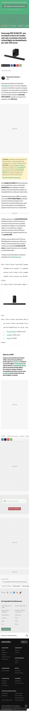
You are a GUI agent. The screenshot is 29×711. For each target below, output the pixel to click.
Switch (16, 621)
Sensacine (17, 660)
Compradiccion (5, 685)
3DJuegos (17, 650)
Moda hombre (5, 615)
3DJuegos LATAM (18, 693)
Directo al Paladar (5, 670)
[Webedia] (6, 643)
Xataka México (5, 693)
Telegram (16, 165)
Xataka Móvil (4, 652)
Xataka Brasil (4, 695)
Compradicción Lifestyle (19, 365)
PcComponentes (11, 331)
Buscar (26, 635)
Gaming (5, 25)
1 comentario (6, 65)
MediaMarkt (5, 86)
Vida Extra (17, 652)
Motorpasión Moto (19, 672)
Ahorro (17, 624)
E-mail (20, 65)
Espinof (16, 662)
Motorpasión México (19, 700)
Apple (16, 618)
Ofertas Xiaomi (16, 586)
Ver (15, 508)
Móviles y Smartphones (21, 605)
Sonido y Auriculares (12, 436)
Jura (3, 624)
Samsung (4, 618)
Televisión (21, 436)
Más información (15, 709)
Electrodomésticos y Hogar (7, 606)
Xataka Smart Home (6, 656)
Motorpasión (18, 670)
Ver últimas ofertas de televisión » (11, 177)
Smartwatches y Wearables (6, 611)
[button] (13, 77)
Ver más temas (6, 629)
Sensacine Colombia (19, 697)
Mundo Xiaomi (5, 659)
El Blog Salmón (18, 680)
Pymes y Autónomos (19, 683)
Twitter (14, 65)
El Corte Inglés (12, 25)
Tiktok (20, 592)
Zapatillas (20, 25)
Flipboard (17, 65)
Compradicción (21, 167)
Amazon (9, 338)
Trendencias (4, 680)
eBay (3, 621)
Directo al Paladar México (7, 700)
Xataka (3, 650)
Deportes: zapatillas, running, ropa (20, 611)
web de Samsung (16, 257)
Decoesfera (4, 683)
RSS (17, 592)
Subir (23, 641)
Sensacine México (18, 695)
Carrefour (9, 335)
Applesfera (4, 654)
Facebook (12, 65)
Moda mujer (18, 615)
